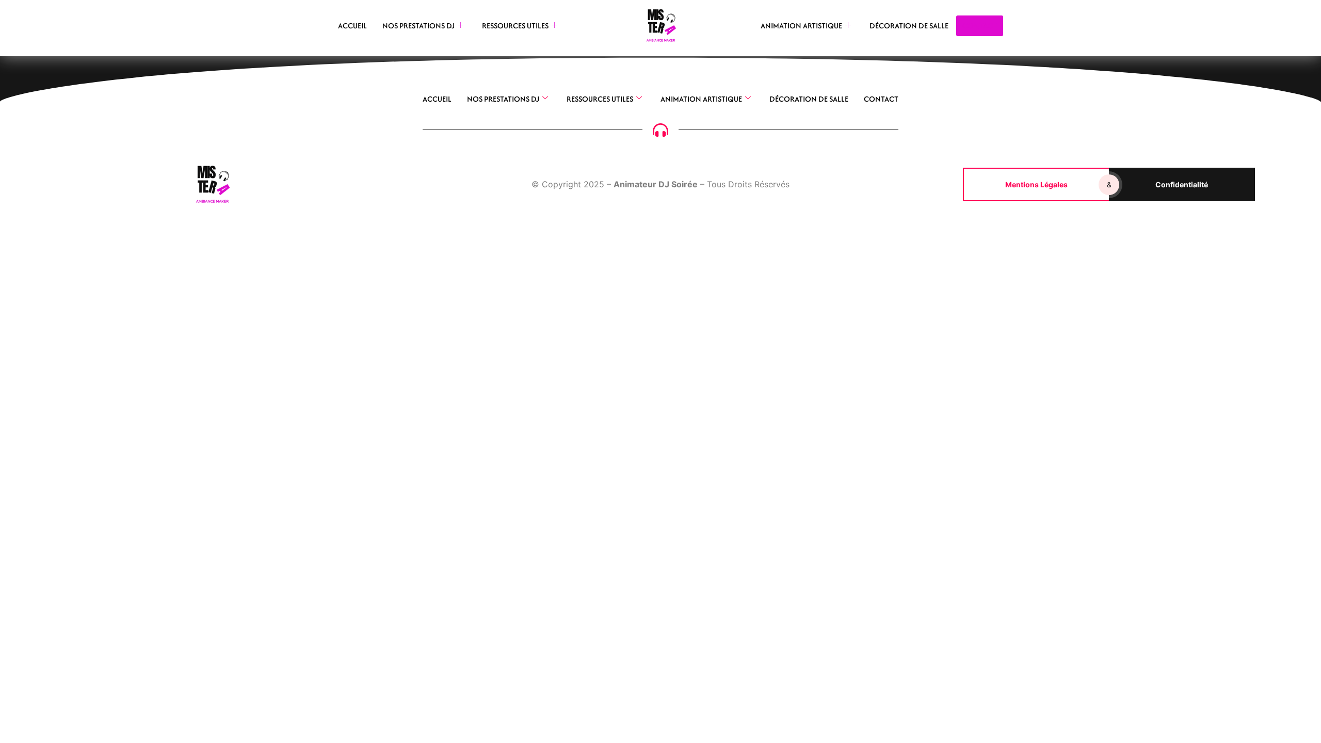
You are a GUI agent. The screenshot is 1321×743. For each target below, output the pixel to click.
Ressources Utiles (515, 25)
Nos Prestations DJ (418, 25)
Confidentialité (1181, 184)
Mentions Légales (1036, 184)
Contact (881, 98)
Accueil (352, 25)
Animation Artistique (801, 25)
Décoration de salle (908, 25)
